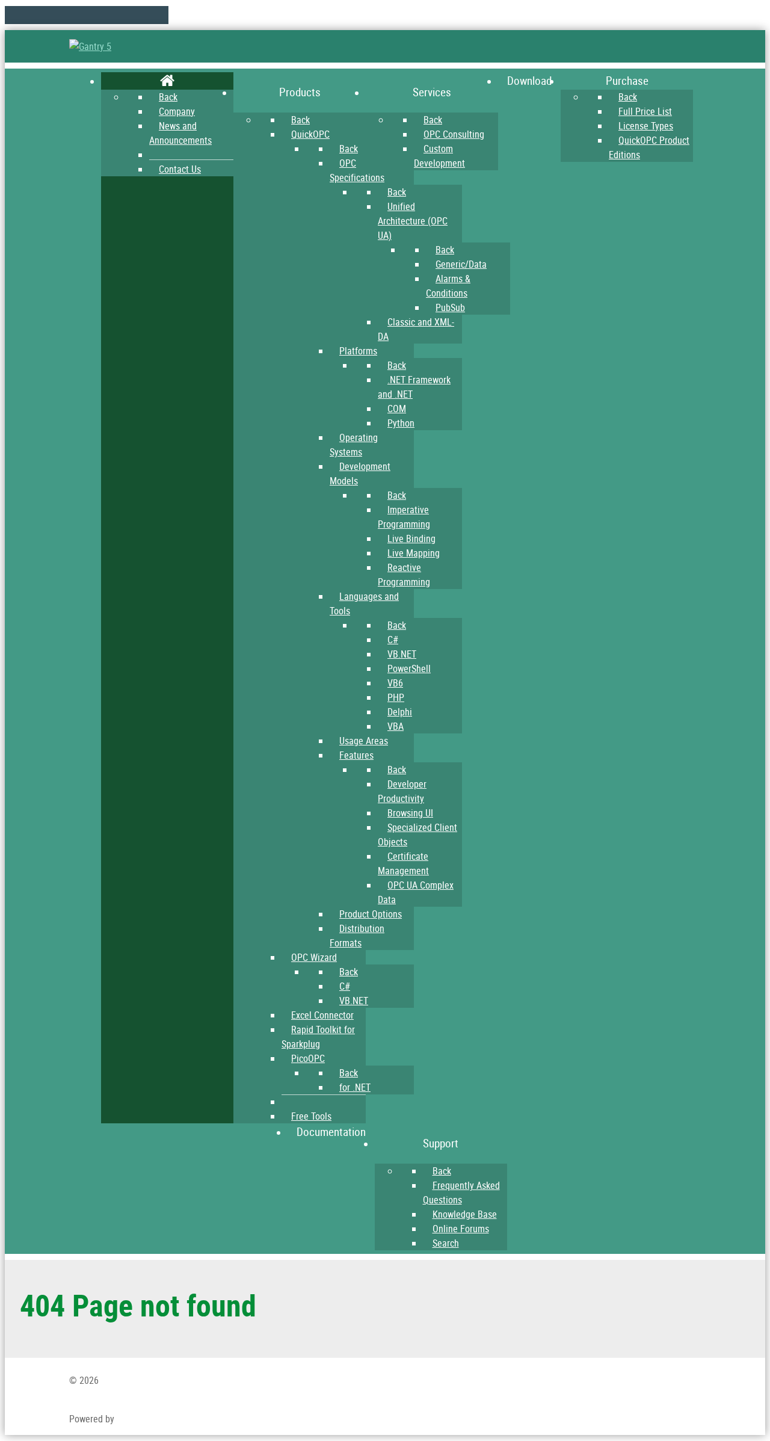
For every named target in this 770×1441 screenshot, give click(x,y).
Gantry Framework (152, 1418)
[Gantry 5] (90, 46)
